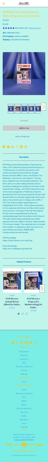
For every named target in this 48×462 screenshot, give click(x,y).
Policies (24, 370)
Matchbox (24, 420)
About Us (24, 355)
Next (43, 107)
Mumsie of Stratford (24, 367)
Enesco (24, 405)
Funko (24, 390)
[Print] (12, 147)
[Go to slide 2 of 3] (23, 314)
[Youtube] (30, 342)
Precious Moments (24, 408)
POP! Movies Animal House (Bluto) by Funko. (12, 301)
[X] (17, 147)
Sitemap (24, 374)
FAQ (24, 363)
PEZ (24, 397)
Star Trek (24, 412)
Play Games (24, 352)
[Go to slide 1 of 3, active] (19, 314)
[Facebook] (4, 147)
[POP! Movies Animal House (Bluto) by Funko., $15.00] (12, 281)
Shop (24, 382)
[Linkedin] (21, 147)
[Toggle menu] (3, 3)
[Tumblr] (35, 342)
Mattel (24, 401)
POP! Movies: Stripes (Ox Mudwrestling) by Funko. (33, 303)
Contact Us (24, 359)
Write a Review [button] (35, 28)
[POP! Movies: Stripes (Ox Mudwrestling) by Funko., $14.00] (33, 281)
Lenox (24, 423)
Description (24, 157)
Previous (4, 107)
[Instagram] (26, 342)
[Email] (8, 147)
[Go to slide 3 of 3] (27, 314)
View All (24, 427)
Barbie (24, 416)
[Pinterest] (25, 147)
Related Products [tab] (24, 262)
